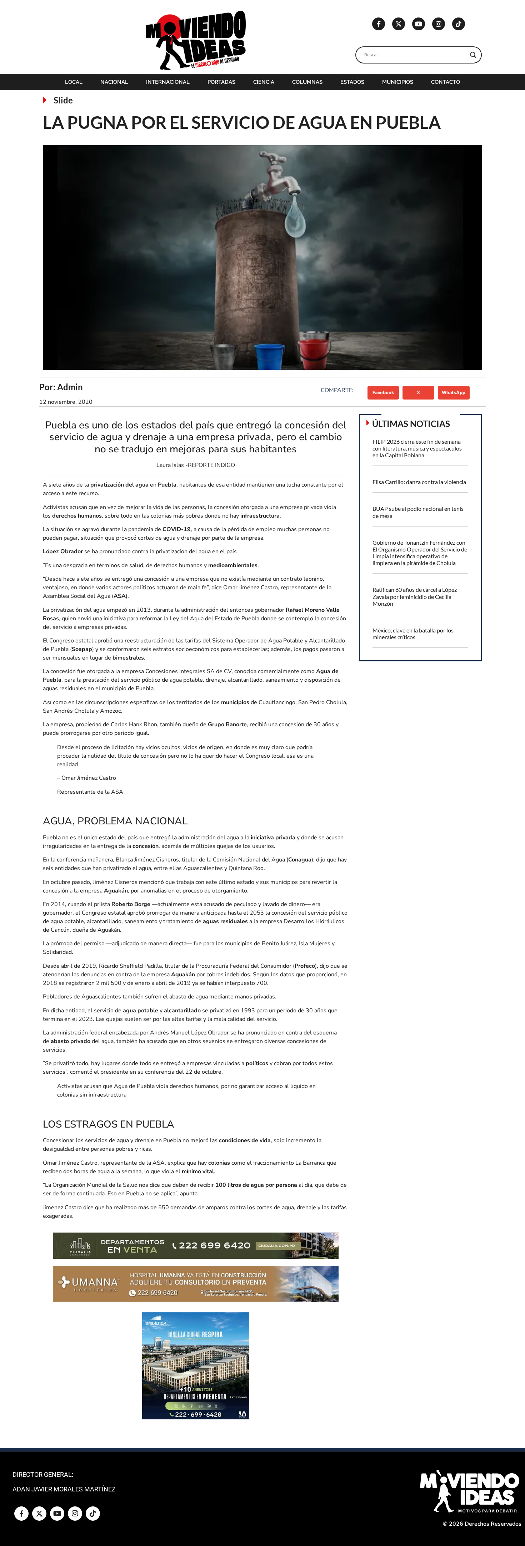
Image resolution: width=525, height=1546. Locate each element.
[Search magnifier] (473, 55)
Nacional (114, 82)
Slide (63, 100)
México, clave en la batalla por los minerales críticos (413, 633)
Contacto (445, 82)
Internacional (168, 82)
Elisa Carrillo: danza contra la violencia (419, 481)
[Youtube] (418, 23)
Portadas (221, 82)
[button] (383, 393)
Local (73, 82)
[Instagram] (438, 23)
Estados (352, 82)
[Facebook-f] (378, 23)
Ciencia (263, 82)
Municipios (397, 82)
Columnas (307, 82)
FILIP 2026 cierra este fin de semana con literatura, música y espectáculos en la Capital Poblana (417, 448)
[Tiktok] (458, 23)
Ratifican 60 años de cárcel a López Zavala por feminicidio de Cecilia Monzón (414, 596)
